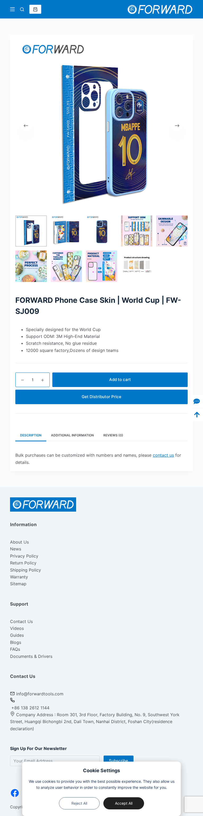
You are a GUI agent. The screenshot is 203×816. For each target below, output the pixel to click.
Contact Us (21, 621)
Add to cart (120, 379)
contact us (163, 455)
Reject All (79, 803)
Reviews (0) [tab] (113, 435)
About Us (19, 542)
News (15, 548)
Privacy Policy (24, 556)
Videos (17, 628)
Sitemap (18, 583)
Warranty (19, 576)
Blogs (15, 642)
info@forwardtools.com (39, 693)
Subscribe (118, 760)
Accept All (123, 803)
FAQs (15, 649)
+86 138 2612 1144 (29, 707)
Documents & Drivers (31, 656)
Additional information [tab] (72, 435)
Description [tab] (30, 435)
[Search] (22, 9)
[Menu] (12, 9)
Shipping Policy (25, 570)
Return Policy (23, 562)
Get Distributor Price (101, 396)
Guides (17, 635)
